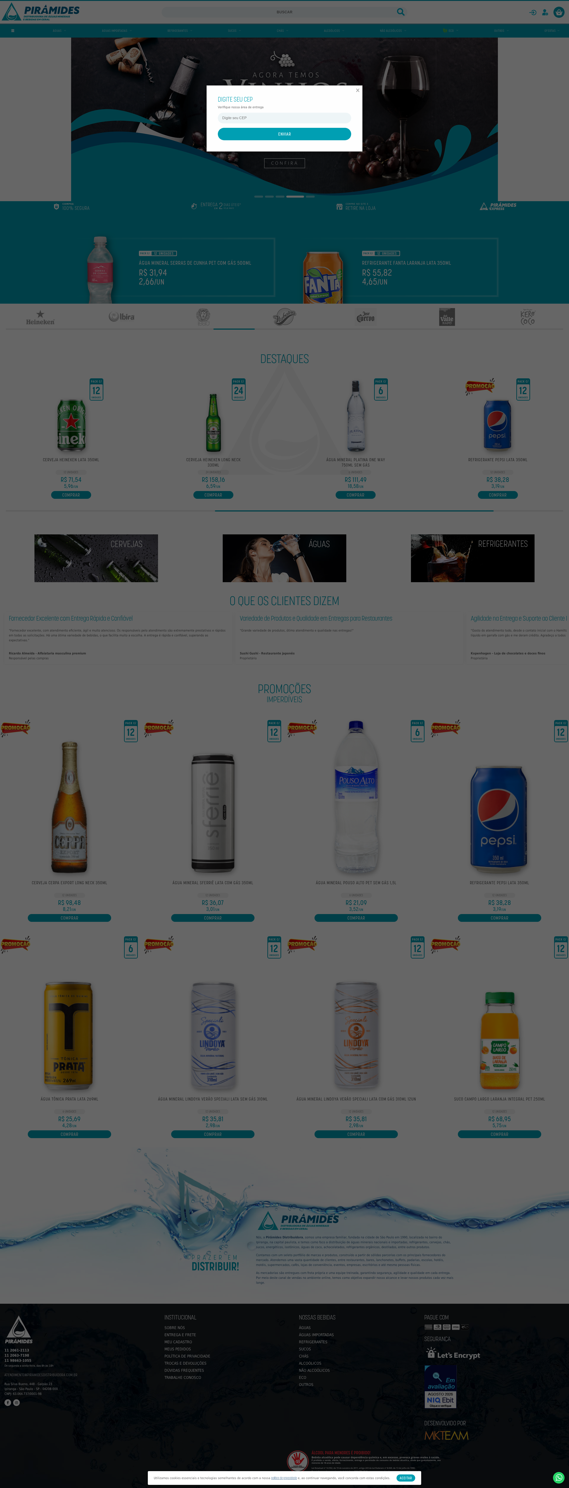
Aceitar (406, 1478)
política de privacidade (284, 1478)
